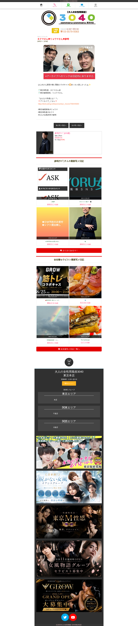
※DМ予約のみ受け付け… (52, 241)
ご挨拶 (53, 201)
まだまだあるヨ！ (70, 250)
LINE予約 (68, 6)
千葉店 (55, 413)
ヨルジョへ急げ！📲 (85, 201)
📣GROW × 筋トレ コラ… (52, 300)
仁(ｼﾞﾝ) (85, 342)
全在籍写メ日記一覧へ (70, 349)
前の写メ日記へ (61, 125)
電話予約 (55, 6)
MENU (95, 6)
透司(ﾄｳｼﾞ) (52, 343)
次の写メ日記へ (77, 125)
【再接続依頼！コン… (52, 340)
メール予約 (82, 6)
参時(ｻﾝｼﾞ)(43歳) (42, 41)
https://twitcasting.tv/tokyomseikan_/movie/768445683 (58, 104)
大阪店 (55, 427)
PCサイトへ (69, 383)
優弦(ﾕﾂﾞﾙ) (52, 303)
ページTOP (69, 361)
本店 (55, 400)
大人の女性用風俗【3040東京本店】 (69, 1)
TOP (41, 6)
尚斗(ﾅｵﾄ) (85, 302)
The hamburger (85, 340)
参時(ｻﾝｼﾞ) (52, 204)
